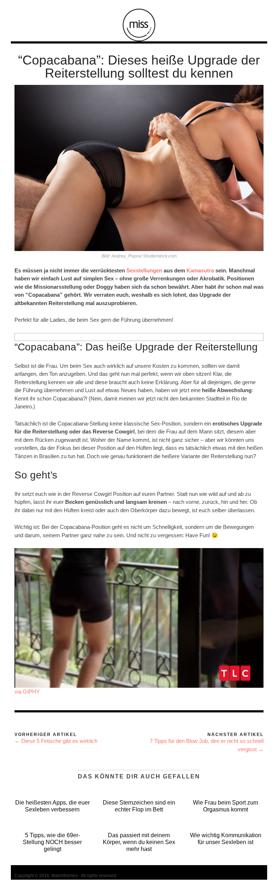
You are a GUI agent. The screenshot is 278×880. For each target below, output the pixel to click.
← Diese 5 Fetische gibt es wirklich (55, 741)
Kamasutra (200, 270)
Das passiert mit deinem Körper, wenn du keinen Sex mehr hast (139, 842)
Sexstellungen (144, 270)
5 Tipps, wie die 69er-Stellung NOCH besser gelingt (52, 842)
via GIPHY (27, 691)
